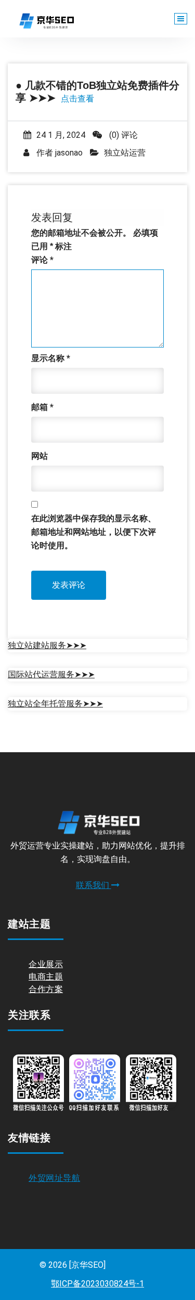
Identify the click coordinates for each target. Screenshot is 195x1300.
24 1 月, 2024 (60, 135)
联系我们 (93, 885)
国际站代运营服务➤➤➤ (51, 674)
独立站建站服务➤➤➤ (47, 645)
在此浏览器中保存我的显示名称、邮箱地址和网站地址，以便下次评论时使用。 (93, 531)
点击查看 (77, 99)
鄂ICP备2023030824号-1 (97, 1284)
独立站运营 (125, 153)
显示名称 (50, 358)
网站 (39, 456)
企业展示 (46, 964)
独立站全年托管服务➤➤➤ (55, 704)
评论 (42, 260)
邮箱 (42, 407)
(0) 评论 (122, 135)
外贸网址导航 (54, 1178)
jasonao (69, 153)
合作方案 (46, 989)
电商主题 (46, 977)
